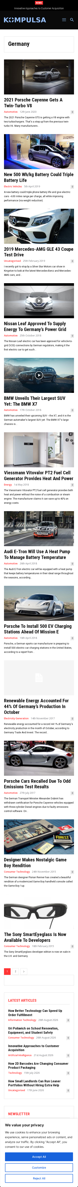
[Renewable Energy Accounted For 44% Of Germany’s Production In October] (39, 677)
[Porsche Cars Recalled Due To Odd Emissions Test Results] (39, 758)
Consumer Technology (17, 872)
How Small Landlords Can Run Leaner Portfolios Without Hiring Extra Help (34, 1083)
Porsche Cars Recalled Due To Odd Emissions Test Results (37, 784)
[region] (39, 1153)
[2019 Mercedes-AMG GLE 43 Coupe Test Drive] (39, 226)
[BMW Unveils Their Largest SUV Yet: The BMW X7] (39, 375)
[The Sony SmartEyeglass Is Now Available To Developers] (39, 911)
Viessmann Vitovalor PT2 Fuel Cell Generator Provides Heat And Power (38, 475)
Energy (8, 485)
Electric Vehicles (13, 186)
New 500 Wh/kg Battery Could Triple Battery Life (39, 177)
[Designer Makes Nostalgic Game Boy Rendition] (39, 836)
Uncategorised (12, 261)
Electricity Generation (16, 718)
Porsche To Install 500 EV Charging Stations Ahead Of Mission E (38, 629)
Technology (15, 1073)
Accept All (39, 1156)
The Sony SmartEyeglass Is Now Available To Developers (35, 937)
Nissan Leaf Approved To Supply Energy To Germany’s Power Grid (35, 326)
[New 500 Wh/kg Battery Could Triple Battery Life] (39, 151)
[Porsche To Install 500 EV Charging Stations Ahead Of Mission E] (39, 603)
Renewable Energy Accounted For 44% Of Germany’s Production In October (36, 706)
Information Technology (22, 1020)
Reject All (39, 1178)
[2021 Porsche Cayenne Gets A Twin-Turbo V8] (39, 76)
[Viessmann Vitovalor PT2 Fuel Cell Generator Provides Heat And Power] (39, 449)
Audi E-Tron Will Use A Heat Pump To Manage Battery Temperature (37, 554)
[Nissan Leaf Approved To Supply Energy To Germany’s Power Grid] (39, 300)
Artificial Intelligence (20, 1055)
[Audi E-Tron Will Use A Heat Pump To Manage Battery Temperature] (39, 528)
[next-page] (23, 971)
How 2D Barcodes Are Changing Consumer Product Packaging (39, 8)
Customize (39, 1167)
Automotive (11, 112)
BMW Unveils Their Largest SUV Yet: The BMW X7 (34, 401)
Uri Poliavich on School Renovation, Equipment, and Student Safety (33, 1030)
